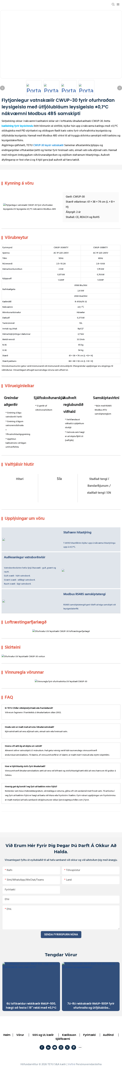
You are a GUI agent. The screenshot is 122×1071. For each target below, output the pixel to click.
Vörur (20, 1035)
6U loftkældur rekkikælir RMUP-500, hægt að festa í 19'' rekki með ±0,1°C (31, 1006)
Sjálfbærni (62, 1039)
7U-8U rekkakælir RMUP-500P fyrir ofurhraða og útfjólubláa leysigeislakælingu (90, 1006)
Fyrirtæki (89, 1035)
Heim (6, 1035)
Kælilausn (69, 1035)
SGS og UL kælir (43, 1035)
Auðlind (108, 1035)
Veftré (71, 1064)
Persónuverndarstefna (89, 1064)
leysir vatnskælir (54, 145)
